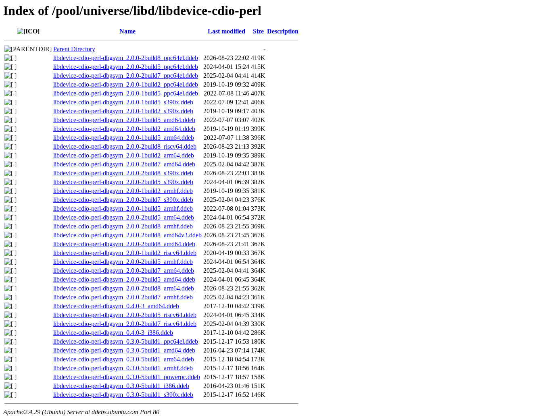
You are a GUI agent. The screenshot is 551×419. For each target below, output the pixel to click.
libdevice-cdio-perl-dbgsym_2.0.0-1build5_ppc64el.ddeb (125, 93)
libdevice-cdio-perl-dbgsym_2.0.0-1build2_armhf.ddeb (123, 190)
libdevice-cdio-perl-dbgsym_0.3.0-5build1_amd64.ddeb (124, 350)
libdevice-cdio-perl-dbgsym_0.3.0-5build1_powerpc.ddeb (126, 376)
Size (258, 31)
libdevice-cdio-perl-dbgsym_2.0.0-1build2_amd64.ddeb (124, 128)
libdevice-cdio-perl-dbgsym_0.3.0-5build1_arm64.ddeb (123, 359)
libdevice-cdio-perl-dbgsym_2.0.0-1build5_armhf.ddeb (123, 208)
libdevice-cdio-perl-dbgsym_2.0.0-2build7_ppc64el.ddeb (125, 75)
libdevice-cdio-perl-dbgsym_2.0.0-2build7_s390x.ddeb (123, 199)
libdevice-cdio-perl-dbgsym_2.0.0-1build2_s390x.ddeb (123, 111)
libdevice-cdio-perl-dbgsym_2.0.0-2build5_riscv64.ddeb (124, 314)
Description (282, 31)
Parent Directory (74, 49)
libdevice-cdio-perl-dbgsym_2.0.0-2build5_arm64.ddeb (123, 217)
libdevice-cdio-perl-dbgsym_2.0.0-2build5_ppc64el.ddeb (125, 66)
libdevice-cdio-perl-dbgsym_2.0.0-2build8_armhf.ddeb (123, 226)
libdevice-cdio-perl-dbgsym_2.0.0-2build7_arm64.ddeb (123, 270)
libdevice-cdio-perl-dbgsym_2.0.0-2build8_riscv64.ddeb (124, 146)
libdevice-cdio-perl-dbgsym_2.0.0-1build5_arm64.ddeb (123, 137)
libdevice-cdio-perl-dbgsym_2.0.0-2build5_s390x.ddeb (123, 181)
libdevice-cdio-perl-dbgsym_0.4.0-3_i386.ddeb (113, 332)
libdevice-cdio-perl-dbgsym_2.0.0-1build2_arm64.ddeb (123, 155)
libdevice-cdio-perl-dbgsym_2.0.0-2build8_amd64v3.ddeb (127, 235)
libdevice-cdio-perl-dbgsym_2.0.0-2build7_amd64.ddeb (124, 164)
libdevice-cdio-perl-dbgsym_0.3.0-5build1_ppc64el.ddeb (125, 341)
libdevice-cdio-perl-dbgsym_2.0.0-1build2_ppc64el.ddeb (125, 84)
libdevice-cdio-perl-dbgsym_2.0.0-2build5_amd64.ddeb (124, 279)
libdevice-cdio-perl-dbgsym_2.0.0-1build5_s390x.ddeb (123, 102)
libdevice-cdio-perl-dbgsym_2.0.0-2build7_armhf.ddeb (123, 297)
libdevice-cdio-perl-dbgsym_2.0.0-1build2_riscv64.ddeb (124, 252)
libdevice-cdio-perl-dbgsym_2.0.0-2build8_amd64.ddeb (124, 244)
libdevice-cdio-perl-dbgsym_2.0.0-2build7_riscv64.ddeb (124, 323)
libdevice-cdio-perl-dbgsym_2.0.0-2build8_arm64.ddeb (123, 288)
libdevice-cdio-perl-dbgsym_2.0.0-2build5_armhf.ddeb (123, 261)
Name (127, 31)
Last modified (226, 31)
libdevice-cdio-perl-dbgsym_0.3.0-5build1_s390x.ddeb (123, 394)
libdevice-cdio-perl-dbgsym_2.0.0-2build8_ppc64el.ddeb (125, 57)
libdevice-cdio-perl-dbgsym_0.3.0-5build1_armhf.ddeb (123, 368)
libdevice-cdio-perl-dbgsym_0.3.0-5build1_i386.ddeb (121, 385)
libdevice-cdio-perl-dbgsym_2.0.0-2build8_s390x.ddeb (123, 173)
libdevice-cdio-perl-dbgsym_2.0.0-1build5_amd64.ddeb (124, 119)
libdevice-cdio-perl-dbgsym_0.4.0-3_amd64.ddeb (116, 306)
